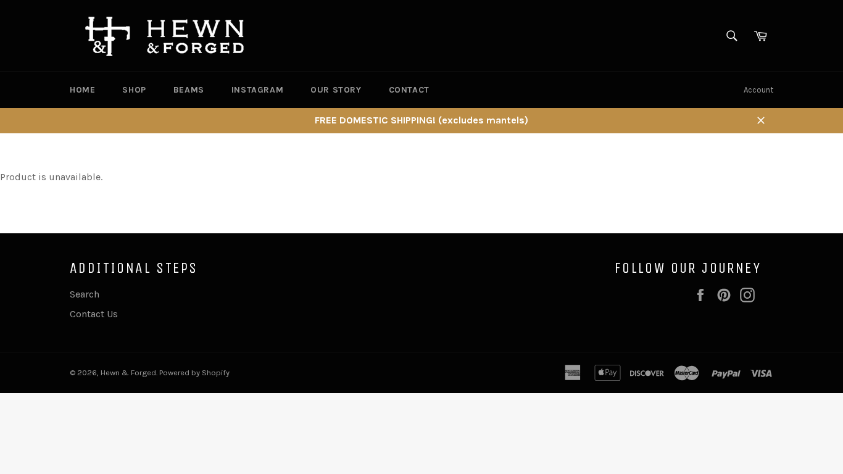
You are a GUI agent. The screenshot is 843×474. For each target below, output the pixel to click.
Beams (188, 90)
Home (82, 90)
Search (84, 294)
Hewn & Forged (128, 372)
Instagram (257, 90)
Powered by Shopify (194, 372)
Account (758, 89)
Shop (134, 90)
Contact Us (94, 314)
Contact (409, 90)
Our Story (335, 90)
